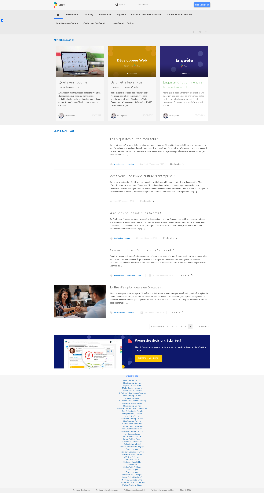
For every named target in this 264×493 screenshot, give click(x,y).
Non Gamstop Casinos (67, 23)
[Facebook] (2, 18)
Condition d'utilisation (81, 490)
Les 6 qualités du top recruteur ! (134, 139)
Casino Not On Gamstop (95, 23)
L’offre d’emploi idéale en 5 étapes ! (136, 287)
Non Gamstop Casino (132, 434)
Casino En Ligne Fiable (132, 462)
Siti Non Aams (132, 465)
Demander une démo (148, 358)
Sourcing (88, 14)
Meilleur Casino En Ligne (132, 403)
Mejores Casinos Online (132, 386)
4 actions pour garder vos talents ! (135, 213)
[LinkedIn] (2, 14)
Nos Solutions (202, 5)
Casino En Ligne (132, 449)
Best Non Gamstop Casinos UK (146, 14)
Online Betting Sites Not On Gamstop (132, 409)
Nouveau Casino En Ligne (132, 480)
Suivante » (204, 327)
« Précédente (157, 327)
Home (58, 14)
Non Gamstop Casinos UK (132, 429)
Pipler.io (122, 5)
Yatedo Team (105, 14)
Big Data (121, 14)
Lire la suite (175, 164)
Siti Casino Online (132, 459)
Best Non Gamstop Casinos (132, 419)
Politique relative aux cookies (162, 490)
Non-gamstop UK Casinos (132, 414)
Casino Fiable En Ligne (132, 467)
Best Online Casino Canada (132, 411)
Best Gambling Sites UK (132, 437)
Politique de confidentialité (134, 490)
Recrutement (72, 14)
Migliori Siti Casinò (132, 398)
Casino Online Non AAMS (132, 477)
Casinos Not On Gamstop (179, 14)
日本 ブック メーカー (132, 457)
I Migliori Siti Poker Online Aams (132, 482)
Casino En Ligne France (132, 439)
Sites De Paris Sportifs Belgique (132, 447)
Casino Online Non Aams (132, 424)
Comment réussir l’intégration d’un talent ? (142, 250)
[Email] (2, 17)
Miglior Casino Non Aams (132, 388)
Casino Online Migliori (132, 444)
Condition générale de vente (107, 490)
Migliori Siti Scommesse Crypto (132, 452)
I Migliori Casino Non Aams (132, 426)
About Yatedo (143, 5)
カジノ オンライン (132, 416)
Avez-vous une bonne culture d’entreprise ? (142, 176)
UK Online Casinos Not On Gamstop (132, 393)
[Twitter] (2, 15)
